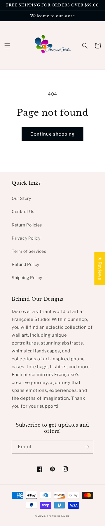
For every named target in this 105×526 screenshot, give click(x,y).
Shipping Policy (27, 277)
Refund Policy (25, 264)
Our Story (21, 198)
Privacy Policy (26, 238)
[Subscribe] (86, 447)
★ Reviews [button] (99, 268)
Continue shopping (52, 134)
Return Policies (27, 224)
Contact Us (23, 211)
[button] (7, 45)
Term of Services (29, 251)
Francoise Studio (58, 515)
